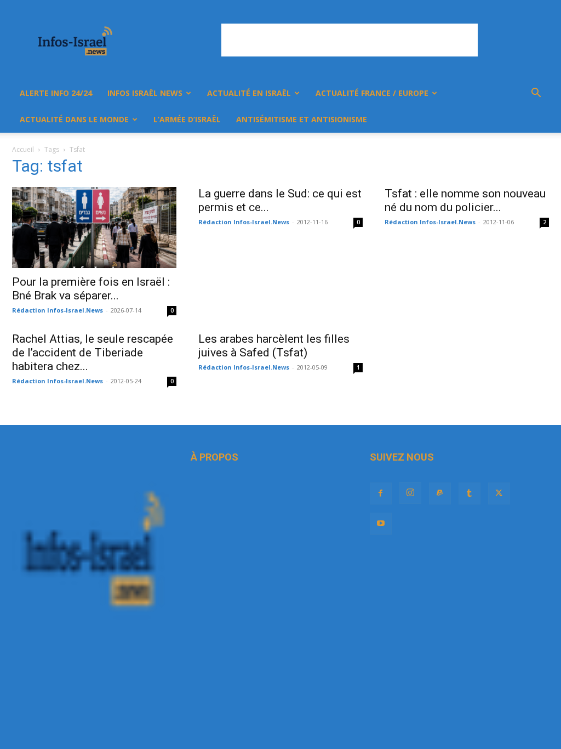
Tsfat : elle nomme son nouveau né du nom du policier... (465, 200)
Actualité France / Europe (372, 93)
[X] (499, 493)
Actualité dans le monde (74, 119)
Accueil (23, 149)
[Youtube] (381, 524)
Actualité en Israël (249, 93)
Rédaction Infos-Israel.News (57, 310)
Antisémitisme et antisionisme (301, 119)
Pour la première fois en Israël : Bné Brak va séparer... (91, 288)
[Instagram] (410, 493)
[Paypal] (440, 493)
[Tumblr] (469, 493)
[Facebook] (381, 493)
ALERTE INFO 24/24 (56, 93)
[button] (536, 94)
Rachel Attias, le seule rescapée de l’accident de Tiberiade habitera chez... (92, 352)
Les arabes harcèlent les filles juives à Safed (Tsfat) (274, 345)
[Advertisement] (349, 40)
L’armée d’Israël (187, 119)
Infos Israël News (144, 93)
